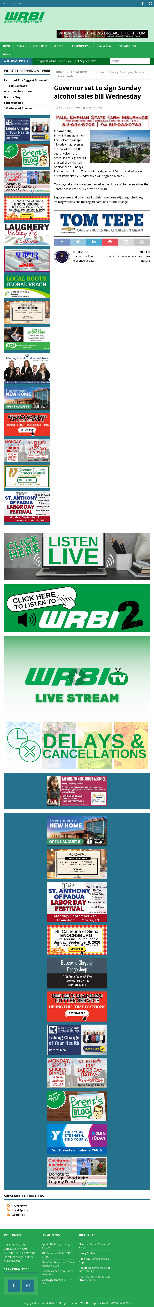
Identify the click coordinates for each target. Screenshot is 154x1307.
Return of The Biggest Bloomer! (25, 80)
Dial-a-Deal (104, 46)
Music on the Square (18, 91)
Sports (58, 46)
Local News (19, 1206)
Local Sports (20, 1210)
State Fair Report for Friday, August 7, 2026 (58, 1263)
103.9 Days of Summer (18, 108)
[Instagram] (150, 3)
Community (80, 46)
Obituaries (40, 46)
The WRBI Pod (127, 46)
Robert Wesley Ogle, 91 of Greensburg (94, 1269)
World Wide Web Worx (119, 1303)
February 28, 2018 (69, 107)
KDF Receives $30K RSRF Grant (56, 1254)
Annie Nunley (94, 107)
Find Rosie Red (13, 102)
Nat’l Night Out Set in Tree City (57, 1281)
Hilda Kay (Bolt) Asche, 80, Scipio (94, 1260)
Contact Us (28, 1253)
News (20, 46)
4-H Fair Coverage (15, 86)
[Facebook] (142, 3)
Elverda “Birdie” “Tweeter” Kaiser (94, 1245)
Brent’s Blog (12, 97)
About (7, 54)
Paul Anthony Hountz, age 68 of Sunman (94, 1278)
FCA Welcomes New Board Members (57, 1272)
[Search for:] (130, 61)
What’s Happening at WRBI (27, 71)
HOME (6, 46)
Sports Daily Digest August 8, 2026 (57, 1245)
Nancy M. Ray (87, 1253)
